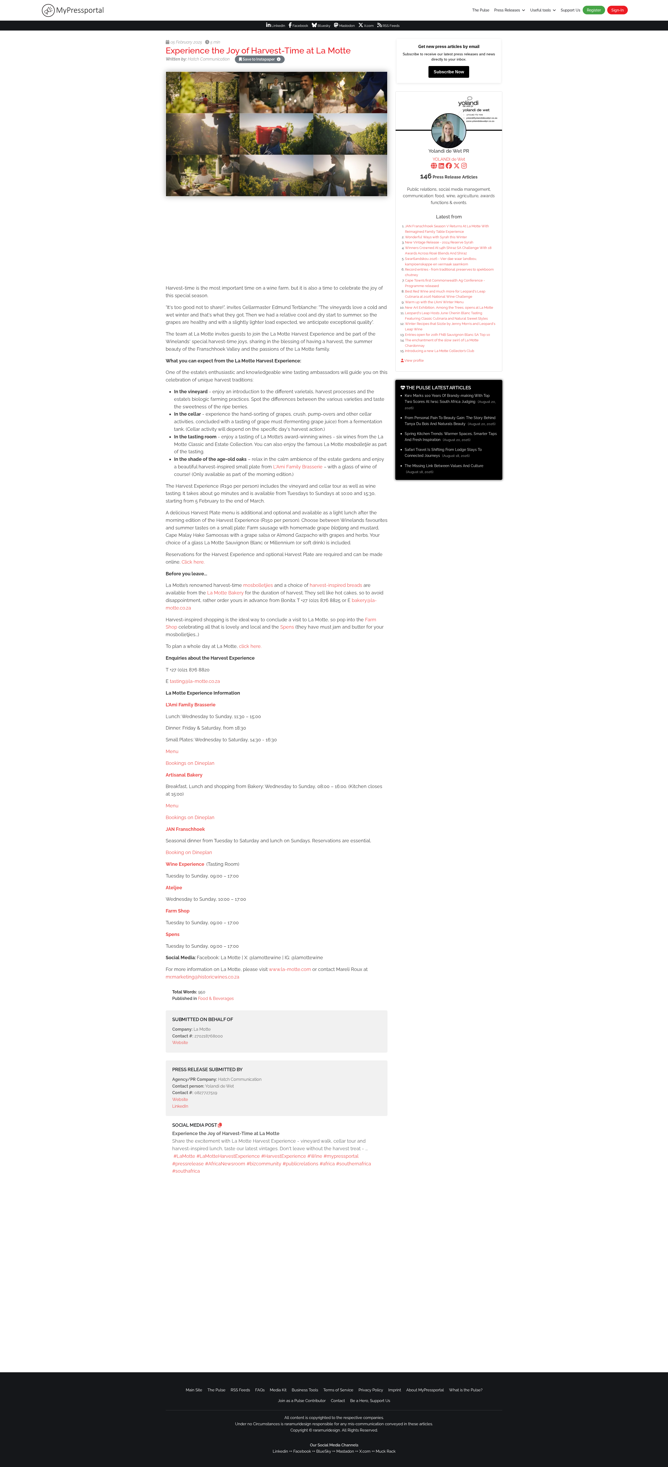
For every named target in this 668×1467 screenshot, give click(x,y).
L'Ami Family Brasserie (298, 466)
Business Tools (305, 1390)
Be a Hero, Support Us (370, 1400)
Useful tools (540, 10)
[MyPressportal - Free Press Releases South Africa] (110, 10)
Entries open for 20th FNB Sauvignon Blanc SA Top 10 (447, 335)
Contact (338, 1400)
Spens (287, 627)
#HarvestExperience (283, 1156)
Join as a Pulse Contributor (302, 1400)
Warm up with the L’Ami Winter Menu (434, 302)
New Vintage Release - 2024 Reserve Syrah (439, 242)
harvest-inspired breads (336, 585)
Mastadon (345, 1451)
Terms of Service (338, 1390)
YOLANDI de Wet (449, 159)
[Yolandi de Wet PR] (449, 130)
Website (180, 1042)
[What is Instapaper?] (279, 59)
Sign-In (617, 10)
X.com (368, 26)
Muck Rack (386, 1451)
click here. (250, 646)
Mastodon (346, 26)
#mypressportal (341, 1156)
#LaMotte (184, 1156)
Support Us (570, 10)
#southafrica (186, 1171)
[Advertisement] (276, 241)
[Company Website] (434, 166)
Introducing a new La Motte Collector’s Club (439, 351)
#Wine (314, 1156)
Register (594, 10)
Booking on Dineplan (189, 852)
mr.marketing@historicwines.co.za (202, 977)
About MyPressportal (425, 1390)
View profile (414, 360)
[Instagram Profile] (464, 166)
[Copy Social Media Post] (220, 1125)
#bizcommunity (264, 1163)
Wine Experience (185, 864)
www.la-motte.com (290, 969)
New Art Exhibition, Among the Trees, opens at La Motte (449, 307)
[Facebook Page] (449, 166)
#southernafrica (353, 1163)
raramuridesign (326, 1430)
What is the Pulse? (465, 1390)
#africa (327, 1163)
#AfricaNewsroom (225, 1163)
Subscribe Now (449, 72)
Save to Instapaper (259, 59)
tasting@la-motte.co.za (195, 681)
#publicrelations (300, 1163)
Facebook (300, 26)
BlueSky (323, 1451)
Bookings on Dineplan (190, 763)
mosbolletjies (258, 585)
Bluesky (323, 26)
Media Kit (278, 1390)
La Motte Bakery (226, 592)
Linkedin (280, 1451)
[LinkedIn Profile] (441, 166)
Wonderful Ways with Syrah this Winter (436, 237)
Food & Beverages (216, 998)
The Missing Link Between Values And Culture (444, 465)
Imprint (394, 1390)
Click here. (193, 562)
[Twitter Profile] (457, 166)
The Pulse (480, 10)
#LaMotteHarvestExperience (228, 1156)
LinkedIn (278, 26)
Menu (172, 751)
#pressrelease (188, 1163)
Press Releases (507, 10)
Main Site (194, 1390)
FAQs (260, 1390)
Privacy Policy (371, 1390)
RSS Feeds (390, 26)
